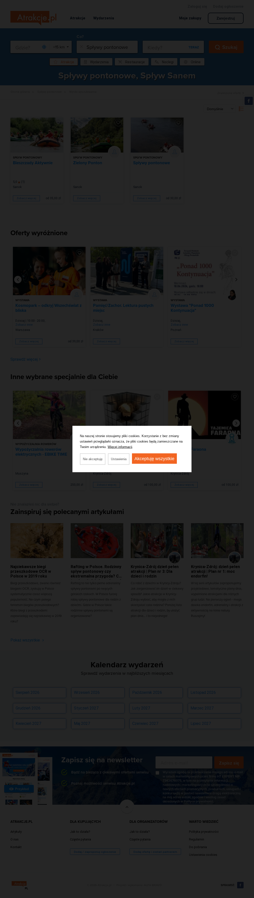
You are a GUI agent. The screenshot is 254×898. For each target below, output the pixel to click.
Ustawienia (119, 459)
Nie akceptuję (92, 459)
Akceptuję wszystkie (154, 458)
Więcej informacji (120, 447)
